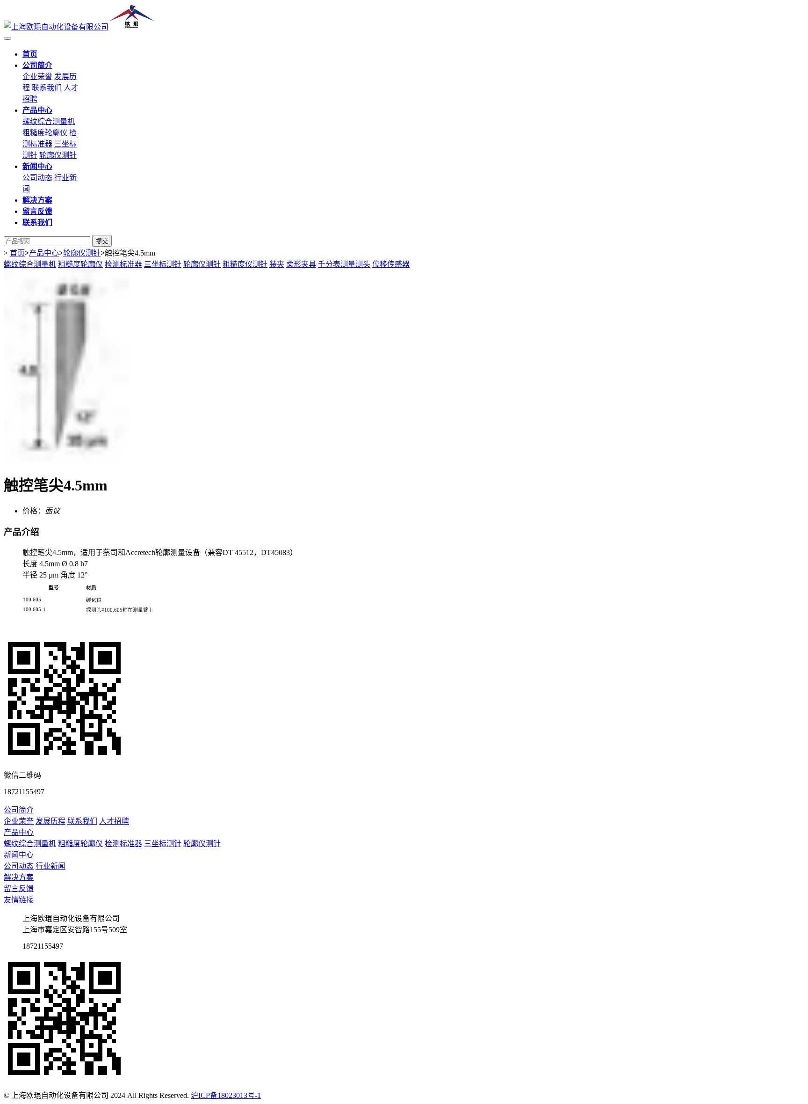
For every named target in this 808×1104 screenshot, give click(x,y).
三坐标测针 (162, 264)
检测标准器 (123, 264)
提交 (102, 241)
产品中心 (44, 253)
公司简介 (19, 810)
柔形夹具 (301, 264)
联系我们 (47, 88)
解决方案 (19, 877)
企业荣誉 (37, 76)
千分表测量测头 (344, 264)
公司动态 (37, 178)
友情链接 (19, 900)
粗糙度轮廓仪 (44, 133)
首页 (17, 253)
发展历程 (50, 821)
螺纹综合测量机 (48, 121)
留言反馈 (19, 888)
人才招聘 (114, 821)
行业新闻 (50, 866)
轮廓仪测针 (58, 155)
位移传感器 (391, 264)
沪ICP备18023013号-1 (226, 1095)
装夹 (276, 264)
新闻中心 (19, 855)
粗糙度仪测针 (245, 264)
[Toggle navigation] (7, 38)
